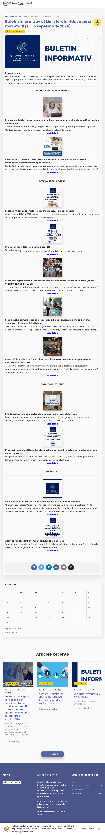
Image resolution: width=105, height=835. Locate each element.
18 (36, 612)
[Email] (64, 567)
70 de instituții (12, 250)
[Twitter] (41, 567)
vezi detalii (52, 133)
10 (21, 607)
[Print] (71, 567)
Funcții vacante (46, 690)
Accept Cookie (87, 828)
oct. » (14, 632)
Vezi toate (51, 754)
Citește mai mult (13, 742)
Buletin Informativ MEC (18, 16)
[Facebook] (34, 567)
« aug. (7, 632)
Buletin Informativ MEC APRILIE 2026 (87, 695)
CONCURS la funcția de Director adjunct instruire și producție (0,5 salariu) (51, 698)
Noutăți (8, 693)
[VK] (56, 567)
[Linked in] (49, 567)
